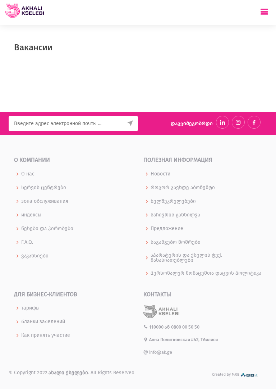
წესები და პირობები (47, 228)
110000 (156, 327)
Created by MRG (226, 374)
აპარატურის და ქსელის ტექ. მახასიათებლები (186, 258)
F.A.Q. (27, 242)
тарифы (30, 308)
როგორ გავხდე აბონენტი (183, 187)
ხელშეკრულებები (173, 201)
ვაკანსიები (35, 255)
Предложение (167, 228)
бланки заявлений (43, 321)
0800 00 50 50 (185, 327)
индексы (31, 215)
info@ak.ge (160, 352)
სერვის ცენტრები (43, 187)
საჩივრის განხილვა (175, 215)
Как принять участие (45, 335)
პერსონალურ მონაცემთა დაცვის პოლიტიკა (206, 273)
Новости (160, 174)
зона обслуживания (44, 201)
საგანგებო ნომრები (176, 242)
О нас (27, 174)
